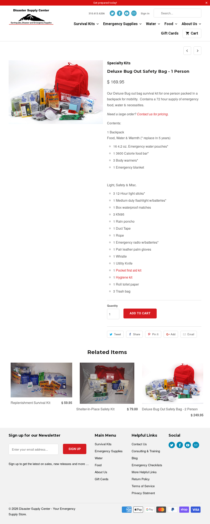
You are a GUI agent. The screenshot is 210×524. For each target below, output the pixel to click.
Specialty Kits (118, 63)
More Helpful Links (144, 472)
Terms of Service (143, 486)
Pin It (155, 334)
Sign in (145, 13)
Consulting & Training (146, 451)
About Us (190, 24)
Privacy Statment (143, 493)
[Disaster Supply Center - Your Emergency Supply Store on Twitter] (112, 13)
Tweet (117, 334)
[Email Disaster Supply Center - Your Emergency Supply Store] (134, 13)
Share (136, 334)
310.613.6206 (97, 13)
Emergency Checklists (147, 465)
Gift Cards (169, 33)
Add (173, 334)
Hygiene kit (124, 277)
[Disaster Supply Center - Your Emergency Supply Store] (31, 18)
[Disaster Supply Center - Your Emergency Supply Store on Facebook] (119, 13)
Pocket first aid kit (128, 270)
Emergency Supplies (120, 24)
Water (151, 24)
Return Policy (141, 479)
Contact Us (139, 444)
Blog (135, 458)
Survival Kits (85, 24)
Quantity (112, 306)
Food (169, 24)
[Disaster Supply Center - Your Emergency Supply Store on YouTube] (126, 13)
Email (190, 334)
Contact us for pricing (152, 114)
